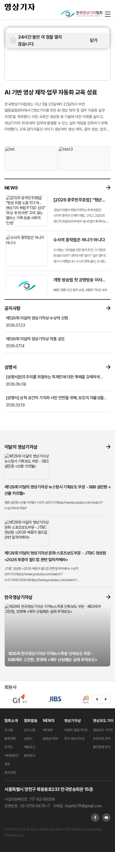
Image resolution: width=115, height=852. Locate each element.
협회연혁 (10, 739)
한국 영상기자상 (74, 739)
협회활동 (30, 720)
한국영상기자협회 (19, 7)
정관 (7, 764)
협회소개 (11, 720)
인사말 (8, 730)
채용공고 (29, 747)
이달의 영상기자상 (75, 730)
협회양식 (29, 756)
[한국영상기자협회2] (81, 14)
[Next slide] (105, 699)
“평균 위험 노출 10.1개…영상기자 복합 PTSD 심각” (49, 96)
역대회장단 (11, 756)
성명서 (28, 739)
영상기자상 (72, 720)
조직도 (8, 747)
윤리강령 (10, 772)
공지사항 (29, 730)
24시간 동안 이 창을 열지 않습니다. (40, 40)
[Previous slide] (96, 699)
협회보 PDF (51, 739)
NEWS (48, 720)
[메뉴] (108, 14)
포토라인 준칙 (102, 739)
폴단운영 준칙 (102, 747)
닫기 (93, 40)
